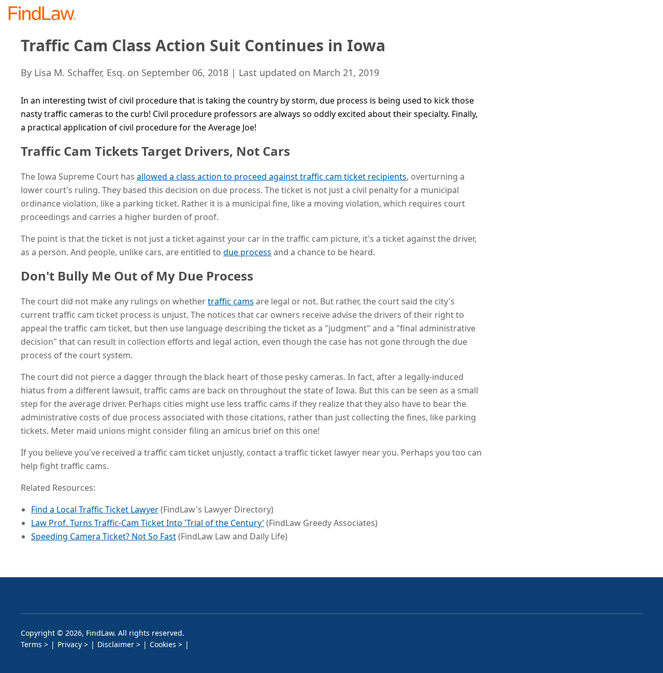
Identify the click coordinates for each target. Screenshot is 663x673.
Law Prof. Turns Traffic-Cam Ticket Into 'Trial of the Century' (147, 523)
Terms (31, 644)
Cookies (163, 644)
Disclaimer (115, 644)
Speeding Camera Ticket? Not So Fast (103, 536)
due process (247, 252)
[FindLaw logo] (46, 14)
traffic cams (231, 301)
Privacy (69, 644)
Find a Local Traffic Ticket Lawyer (94, 509)
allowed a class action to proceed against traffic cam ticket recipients (272, 176)
